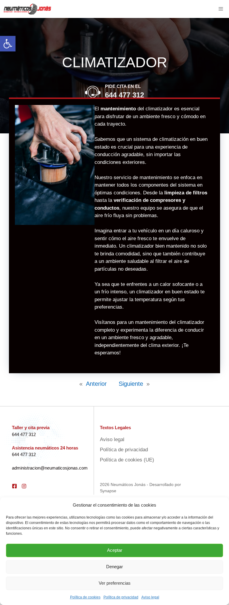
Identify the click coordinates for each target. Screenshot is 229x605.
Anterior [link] (96, 383)
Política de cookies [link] (85, 597)
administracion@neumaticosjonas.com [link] (50, 467)
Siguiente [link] (131, 383)
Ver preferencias (115, 583)
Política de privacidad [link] (120, 597)
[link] (8, 43)
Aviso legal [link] (150, 597)
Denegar (114, 566)
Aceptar (114, 550)
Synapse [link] (108, 490)
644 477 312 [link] (124, 95)
